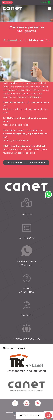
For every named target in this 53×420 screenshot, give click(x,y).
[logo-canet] (13, 9)
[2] (26, 227)
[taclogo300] (26, 360)
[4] (26, 278)
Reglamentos (11, 412)
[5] (26, 305)
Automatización (15, 40)
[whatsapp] (45, 2)
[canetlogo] (26, 386)
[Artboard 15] (26, 403)
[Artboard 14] (15, 403)
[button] (49, 8)
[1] (26, 204)
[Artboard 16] (37, 403)
